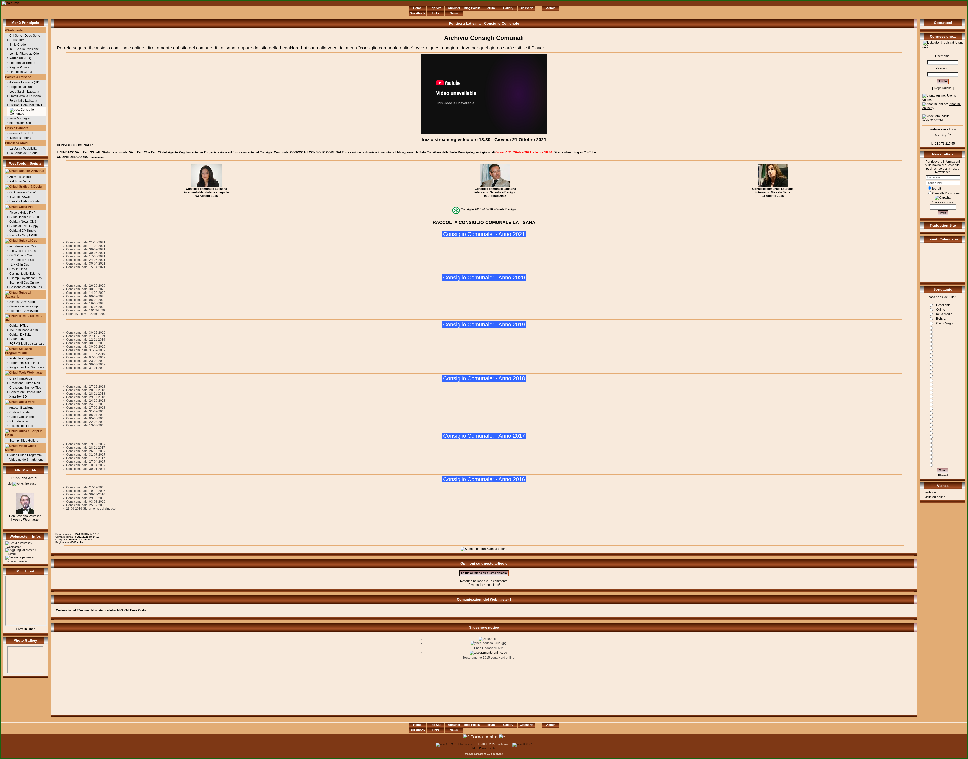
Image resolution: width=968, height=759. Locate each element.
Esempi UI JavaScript (24, 311)
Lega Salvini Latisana (24, 91)
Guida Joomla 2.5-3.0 (24, 217)
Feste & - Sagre (19, 118)
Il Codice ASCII (19, 197)
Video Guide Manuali (20, 448)
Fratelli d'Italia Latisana (25, 96)
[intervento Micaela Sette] (773, 186)
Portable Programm (22, 358)
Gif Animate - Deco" (22, 192)
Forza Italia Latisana (23, 100)
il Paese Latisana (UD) (24, 82)
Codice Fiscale (19, 412)
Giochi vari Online (21, 417)
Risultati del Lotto (21, 426)
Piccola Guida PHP (22, 212)
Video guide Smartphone (26, 459)
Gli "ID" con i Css (20, 255)
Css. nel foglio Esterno (24, 273)
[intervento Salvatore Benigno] (495, 186)
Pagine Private (19, 67)
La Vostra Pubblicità (23, 148)
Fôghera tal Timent (22, 63)
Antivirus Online (20, 177)
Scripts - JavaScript (22, 302)
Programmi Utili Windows (26, 367)
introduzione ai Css (22, 246)
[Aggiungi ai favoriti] (944, 134)
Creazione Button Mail (24, 383)
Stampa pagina (496, 549)
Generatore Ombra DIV (25, 392)
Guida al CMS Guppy (23, 226)
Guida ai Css (27, 240)
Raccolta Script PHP (23, 235)
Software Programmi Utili (18, 351)
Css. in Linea (18, 269)
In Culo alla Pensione (24, 49)
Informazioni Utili (20, 123)
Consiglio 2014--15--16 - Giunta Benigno (489, 209)
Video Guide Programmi (25, 455)
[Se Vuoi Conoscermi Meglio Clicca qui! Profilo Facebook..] (25, 513)
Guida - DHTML (20, 334)
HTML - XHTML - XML (23, 318)
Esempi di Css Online (24, 282)
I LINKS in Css (19, 264)
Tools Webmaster (31, 372)
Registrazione (942, 88)
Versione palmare (17, 561)
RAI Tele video (19, 421)
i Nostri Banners (20, 138)
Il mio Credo (17, 44)
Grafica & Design (30, 186)
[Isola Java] (11, 3)
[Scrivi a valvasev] (937, 134)
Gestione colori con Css (25, 287)
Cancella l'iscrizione (946, 193)
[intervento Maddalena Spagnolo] (206, 186)
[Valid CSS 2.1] (522, 744)
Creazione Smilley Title (25, 387)
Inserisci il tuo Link (21, 133)
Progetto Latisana (21, 87)
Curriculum (16, 40)
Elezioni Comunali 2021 (25, 105)
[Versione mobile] (949, 134)
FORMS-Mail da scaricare (27, 343)
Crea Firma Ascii (20, 378)
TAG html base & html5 (24, 330)
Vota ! (943, 470)
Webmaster (13, 546)
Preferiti (11, 554)
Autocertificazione (21, 408)
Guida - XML (17, 339)
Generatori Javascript (24, 306)
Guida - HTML (18, 325)
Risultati (943, 475)
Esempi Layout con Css (25, 278)
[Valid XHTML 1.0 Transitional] (454, 744)
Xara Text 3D (18, 396)
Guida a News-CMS (23, 221)
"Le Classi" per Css (22, 251)
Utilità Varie (26, 402)
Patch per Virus (19, 181)
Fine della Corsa (20, 72)
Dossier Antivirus (31, 171)
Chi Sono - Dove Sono (24, 35)
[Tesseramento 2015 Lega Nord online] (488, 652)
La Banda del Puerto (23, 153)
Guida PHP (26, 207)
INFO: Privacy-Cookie (484, 748)
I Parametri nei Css (22, 260)
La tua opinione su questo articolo (484, 572)
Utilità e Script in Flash (23, 433)
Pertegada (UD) (20, 58)
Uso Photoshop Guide (24, 201)
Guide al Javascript (18, 294)
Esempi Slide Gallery (23, 440)
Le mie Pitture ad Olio (24, 53)
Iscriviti (937, 188)
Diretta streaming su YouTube (575, 152)
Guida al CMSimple (22, 230)
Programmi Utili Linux (24, 363)
